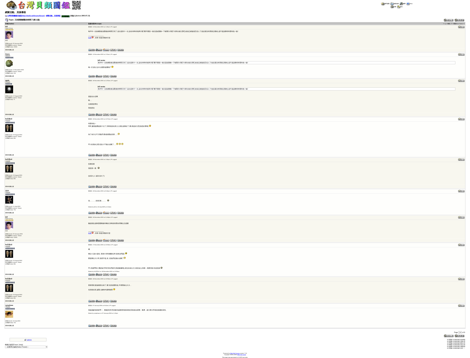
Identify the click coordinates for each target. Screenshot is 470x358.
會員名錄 (396, 3)
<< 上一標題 (446, 23)
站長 (89, 38)
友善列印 (29, 340)
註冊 (395, 6)
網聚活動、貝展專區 (53, 16)
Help (411, 3)
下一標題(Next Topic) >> (458, 23)
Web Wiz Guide (241, 354)
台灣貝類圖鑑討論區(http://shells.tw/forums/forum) (26, 16)
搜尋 (404, 3)
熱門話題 (387, 3)
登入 (401, 6)
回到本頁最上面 (9, 49)
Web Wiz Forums (235, 353)
